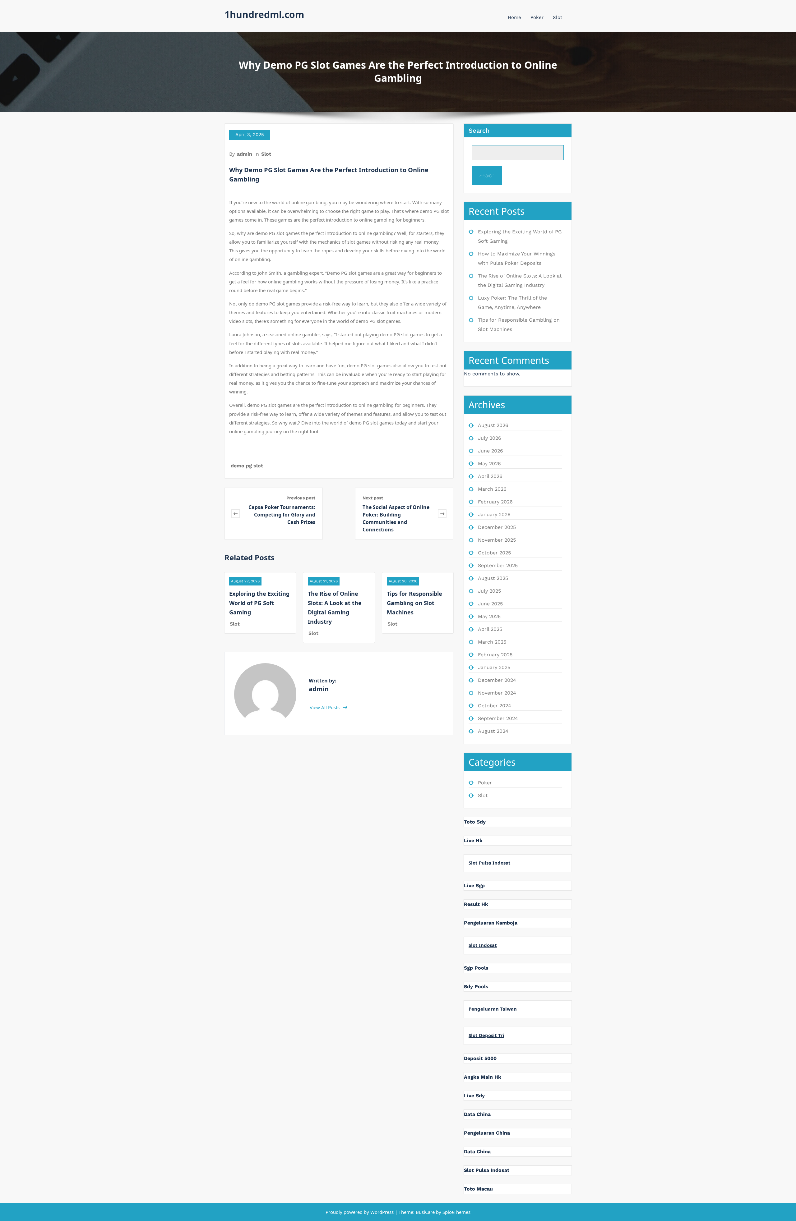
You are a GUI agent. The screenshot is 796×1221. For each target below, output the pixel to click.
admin (244, 154)
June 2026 (490, 451)
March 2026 (492, 489)
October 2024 (494, 706)
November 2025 (497, 540)
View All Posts (325, 707)
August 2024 (493, 731)
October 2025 (494, 553)
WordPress (382, 1212)
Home (514, 17)
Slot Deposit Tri (486, 1035)
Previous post (300, 497)
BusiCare (426, 1212)
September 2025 (498, 565)
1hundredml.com (264, 14)
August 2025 (493, 578)
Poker (537, 17)
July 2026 (489, 438)
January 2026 (494, 514)
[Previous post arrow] (235, 514)
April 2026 (490, 476)
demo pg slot (247, 466)
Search (479, 130)
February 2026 (495, 502)
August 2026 (493, 425)
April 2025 (490, 629)
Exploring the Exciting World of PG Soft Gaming (259, 603)
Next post (373, 497)
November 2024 (497, 693)
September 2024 (498, 718)
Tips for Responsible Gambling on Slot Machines (414, 603)
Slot (557, 17)
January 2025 (494, 667)
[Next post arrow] (442, 514)
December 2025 (497, 527)
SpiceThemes (455, 1212)
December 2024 (497, 680)
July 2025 (489, 591)
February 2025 (495, 655)
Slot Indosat (483, 945)
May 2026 (489, 463)
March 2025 (492, 642)
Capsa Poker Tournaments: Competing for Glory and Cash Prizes (281, 515)
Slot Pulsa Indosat (490, 863)
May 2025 (489, 616)
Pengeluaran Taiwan (493, 1009)
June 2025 (490, 604)
